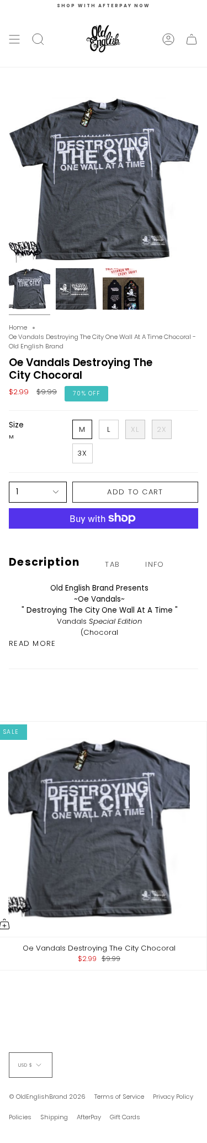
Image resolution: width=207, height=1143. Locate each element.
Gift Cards (125, 1117)
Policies (20, 1117)
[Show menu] (14, 39)
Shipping (54, 1117)
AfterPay (89, 1117)
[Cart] (191, 39)
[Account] (168, 39)
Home (18, 327)
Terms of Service (119, 1096)
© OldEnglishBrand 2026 (47, 1096)
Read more (32, 643)
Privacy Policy (173, 1096)
